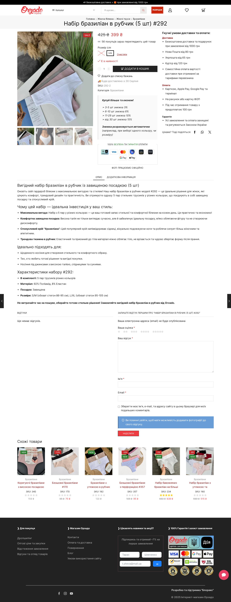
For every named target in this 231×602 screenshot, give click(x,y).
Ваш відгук (125, 338)
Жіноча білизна (106, 18)
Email (122, 392)
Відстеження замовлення (32, 548)
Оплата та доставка (80, 542)
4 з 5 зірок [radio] (144, 331)
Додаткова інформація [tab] (121, 177)
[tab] (98, 177)
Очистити (122, 54)
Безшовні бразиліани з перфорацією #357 (132, 484)
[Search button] (143, 10)
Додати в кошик (136, 68)
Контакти (73, 537)
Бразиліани (139, 18)
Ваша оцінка (126, 327)
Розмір (102, 47)
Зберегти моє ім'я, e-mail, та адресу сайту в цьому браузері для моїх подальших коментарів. (163, 408)
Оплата (166, 85)
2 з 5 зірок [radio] (125, 331)
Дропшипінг (24, 538)
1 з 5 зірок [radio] (119, 331)
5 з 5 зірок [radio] (157, 331)
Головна (90, 18)
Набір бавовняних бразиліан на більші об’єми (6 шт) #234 (166, 487)
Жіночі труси (123, 18)
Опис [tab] (99, 177)
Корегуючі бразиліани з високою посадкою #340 (31, 487)
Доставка (167, 37)
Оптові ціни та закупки (31, 543)
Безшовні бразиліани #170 (65, 484)
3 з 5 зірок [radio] (134, 331)
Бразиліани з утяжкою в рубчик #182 (98, 487)
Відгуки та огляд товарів (32, 554)
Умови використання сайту (84, 558)
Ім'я (121, 378)
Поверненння (76, 547)
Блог (70, 553)
